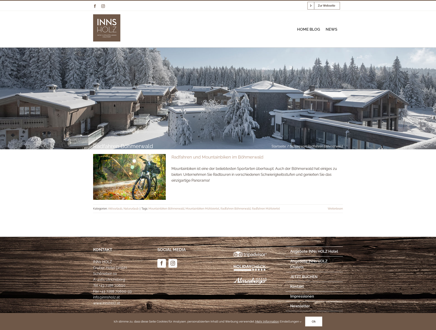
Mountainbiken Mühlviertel (202, 208)
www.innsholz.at (106, 303)
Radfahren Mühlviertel (266, 208)
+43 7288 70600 (112, 285)
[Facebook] (161, 263)
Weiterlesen (335, 208)
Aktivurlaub (115, 208)
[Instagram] (172, 263)
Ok (314, 321)
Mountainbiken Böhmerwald (166, 208)
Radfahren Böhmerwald (235, 208)
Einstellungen (290, 321)
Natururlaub (131, 208)
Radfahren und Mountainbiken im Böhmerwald (217, 156)
